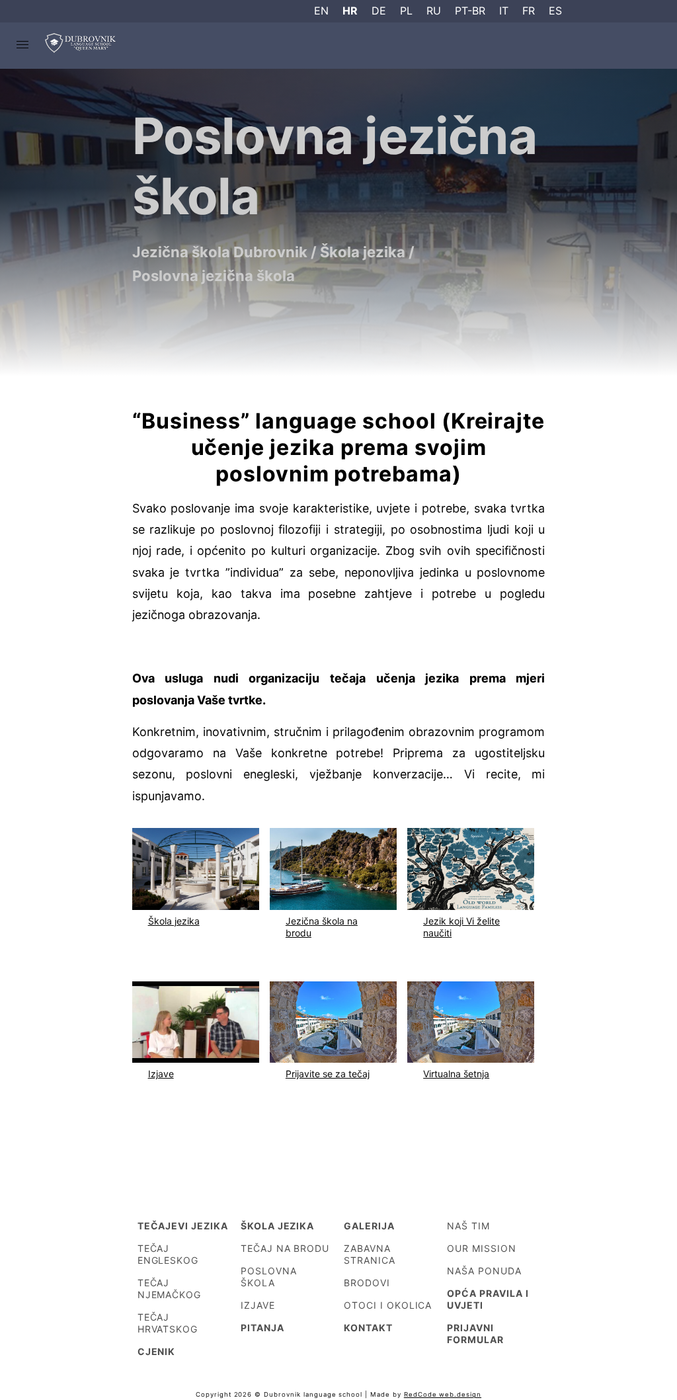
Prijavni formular (475, 1333)
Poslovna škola (269, 1276)
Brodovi (367, 1282)
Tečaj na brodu (285, 1248)
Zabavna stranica (369, 1254)
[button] (22, 45)
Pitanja (262, 1327)
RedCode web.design (442, 1394)
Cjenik (157, 1351)
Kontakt (368, 1327)
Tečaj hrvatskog (168, 1323)
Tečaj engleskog (168, 1254)
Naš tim (468, 1225)
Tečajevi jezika (183, 1225)
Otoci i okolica (388, 1305)
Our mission (481, 1248)
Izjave (258, 1305)
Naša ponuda (484, 1270)
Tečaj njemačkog (170, 1288)
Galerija (369, 1225)
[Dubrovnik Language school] (81, 45)
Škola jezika (278, 1225)
